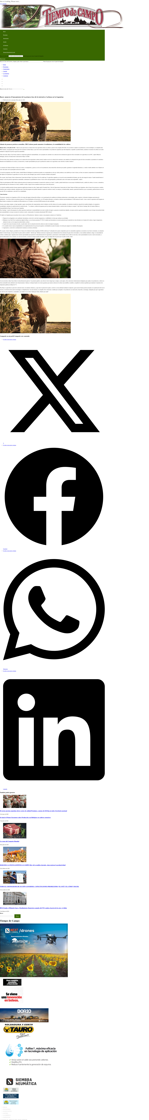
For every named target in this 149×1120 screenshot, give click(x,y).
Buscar (1, 913)
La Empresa (6, 73)
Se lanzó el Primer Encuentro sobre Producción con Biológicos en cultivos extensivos (25, 817)
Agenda (5, 71)
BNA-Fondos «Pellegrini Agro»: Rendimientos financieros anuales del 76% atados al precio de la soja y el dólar (33, 908)
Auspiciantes (6, 69)
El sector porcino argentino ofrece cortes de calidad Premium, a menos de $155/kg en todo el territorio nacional (33, 811)
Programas (5, 67)
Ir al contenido (3, 3)
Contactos (5, 75)
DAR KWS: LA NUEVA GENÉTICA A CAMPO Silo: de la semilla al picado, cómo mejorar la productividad (32, 865)
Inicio (4, 64)
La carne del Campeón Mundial (9, 841)
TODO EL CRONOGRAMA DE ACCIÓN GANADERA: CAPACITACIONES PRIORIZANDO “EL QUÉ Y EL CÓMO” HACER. (39, 886)
